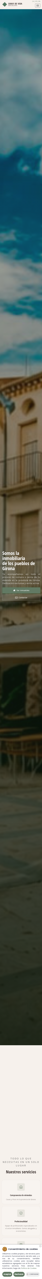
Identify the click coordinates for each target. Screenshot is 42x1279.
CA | (33, 1)
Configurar (33, 1274)
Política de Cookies (29, 1268)
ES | (37, 1)
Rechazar (19, 1274)
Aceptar (7, 1274)
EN (39, 1)
